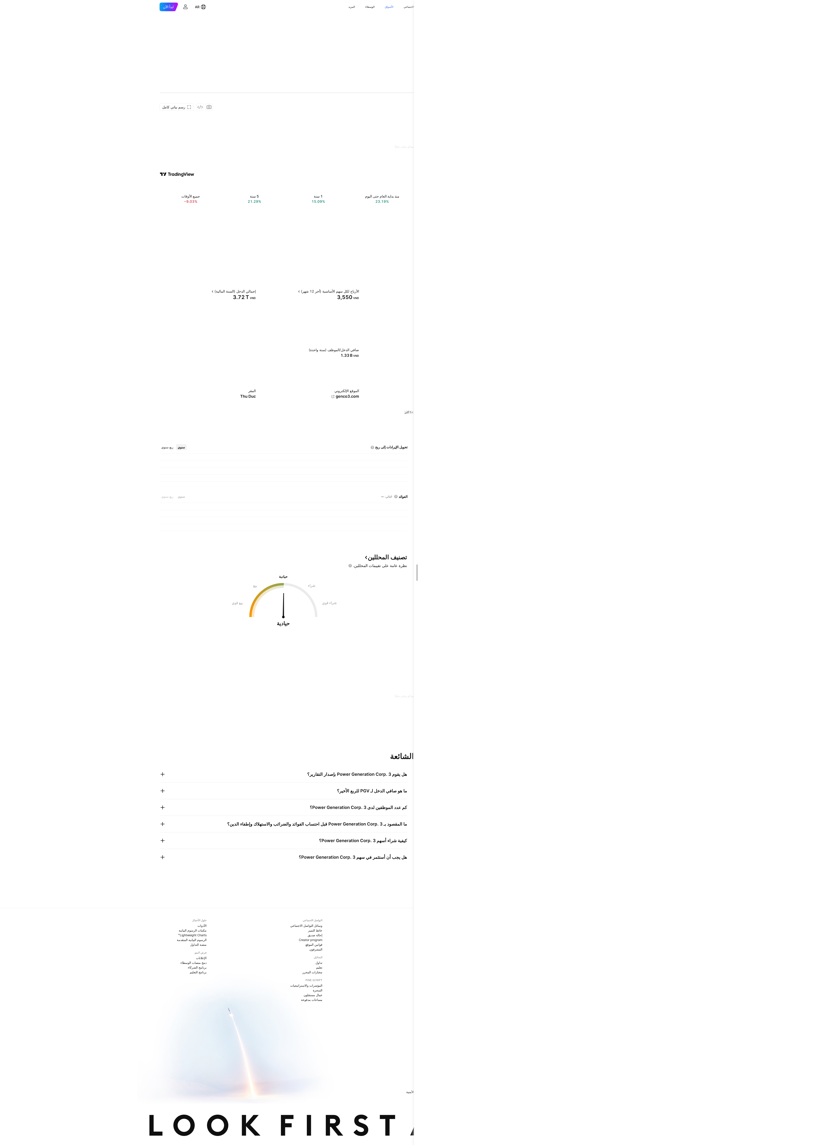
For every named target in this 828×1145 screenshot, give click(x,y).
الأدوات (202, 925)
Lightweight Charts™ (192, 935)
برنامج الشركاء (197, 967)
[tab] (181, 447)
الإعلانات (201, 958)
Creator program (310, 940)
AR (197, 7)
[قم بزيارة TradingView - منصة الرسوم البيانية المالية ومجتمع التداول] (177, 174)
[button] (400, 7)
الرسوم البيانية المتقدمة (192, 940)
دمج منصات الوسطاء (193, 962)
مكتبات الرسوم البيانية (193, 930)
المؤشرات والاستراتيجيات (306, 985)
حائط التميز (315, 930)
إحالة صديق (315, 935)
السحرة (317, 990)
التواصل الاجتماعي (413, 6)
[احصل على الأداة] (200, 107)
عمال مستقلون (313, 995)
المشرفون (315, 949)
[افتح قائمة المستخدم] (185, 7)
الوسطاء (370, 6)
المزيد (351, 6)
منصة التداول (198, 944)
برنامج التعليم (198, 972)
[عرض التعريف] (412, 291)
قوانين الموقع (314, 944)
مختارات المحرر (312, 972)
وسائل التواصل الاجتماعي (306, 925)
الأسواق (389, 6)
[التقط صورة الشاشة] (209, 107)
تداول (318, 962)
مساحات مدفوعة (311, 1000)
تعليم (319, 967)
